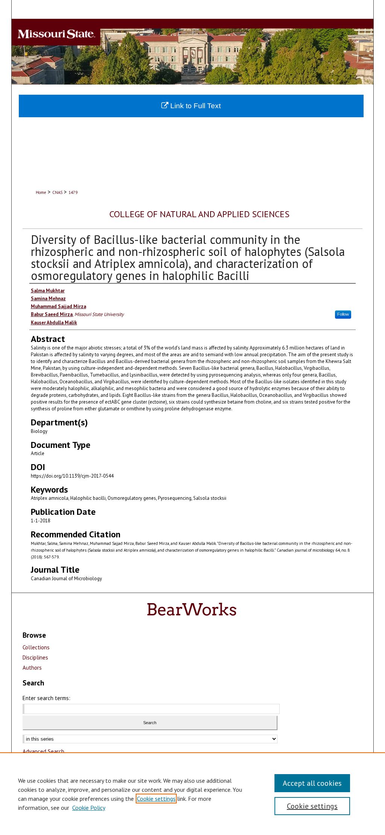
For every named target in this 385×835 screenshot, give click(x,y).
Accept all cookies (312, 783)
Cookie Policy (88, 807)
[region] (192, 793)
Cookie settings (156, 798)
